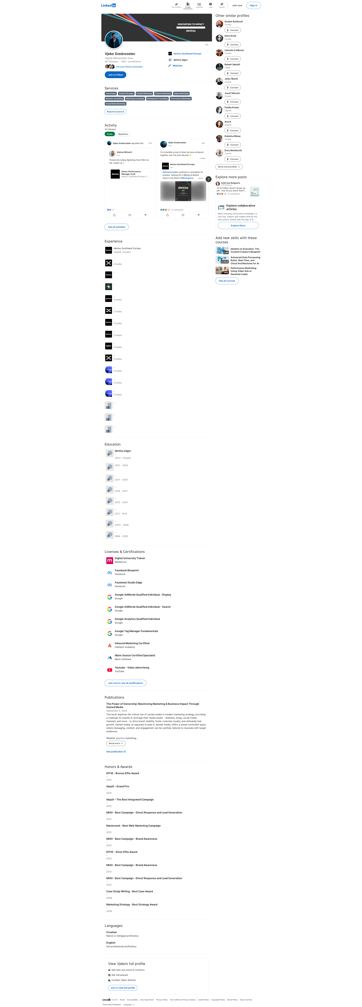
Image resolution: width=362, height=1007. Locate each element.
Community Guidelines (111, 1004)
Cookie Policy (203, 1000)
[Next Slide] (209, 179)
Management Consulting (157, 98)
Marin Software (123, 659)
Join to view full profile (122, 987)
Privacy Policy (162, 1000)
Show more (114, 743)
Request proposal (115, 111)
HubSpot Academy (125, 647)
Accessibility (132, 1000)
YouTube (119, 671)
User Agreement (147, 1000)
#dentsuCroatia (170, 172)
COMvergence (186, 178)
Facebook (120, 574)
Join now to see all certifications (125, 683)
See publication (114, 751)
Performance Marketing (181, 98)
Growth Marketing (144, 93)
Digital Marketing (181, 93)
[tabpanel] (157, 178)
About (122, 1000)
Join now (237, 5)
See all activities (116, 227)
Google (119, 598)
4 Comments (177, 210)
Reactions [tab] (123, 134)
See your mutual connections (129, 67)
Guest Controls (246, 1000)
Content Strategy (126, 93)
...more (202, 158)
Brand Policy (232, 1000)
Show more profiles (227, 166)
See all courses (227, 280)
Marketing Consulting (135, 98)
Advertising (111, 93)
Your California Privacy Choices (183, 1000)
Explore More (238, 225)
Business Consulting (114, 98)
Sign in (253, 5)
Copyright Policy (218, 1000)
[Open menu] (207, 45)
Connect (234, 30)
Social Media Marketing (115, 104)
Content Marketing (163, 93)
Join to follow (115, 74)
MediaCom (120, 562)
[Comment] (130, 215)
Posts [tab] (110, 134)
